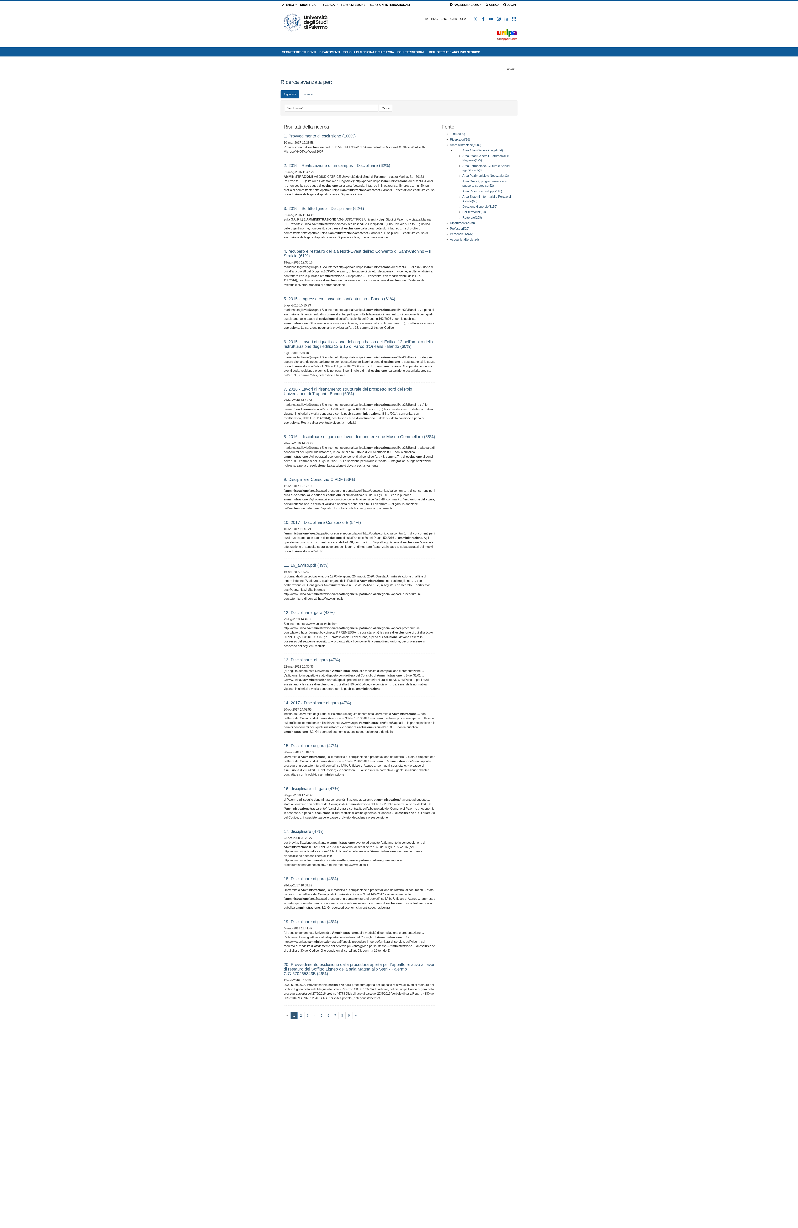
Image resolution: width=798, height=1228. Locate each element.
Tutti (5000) (457, 134)
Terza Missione (353, 4)
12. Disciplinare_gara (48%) (309, 612)
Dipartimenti (329, 52)
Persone (308, 94)
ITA (426, 19)
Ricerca (329, 4)
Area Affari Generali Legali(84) (482, 150)
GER (453, 19)
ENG (434, 19)
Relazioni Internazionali (389, 4)
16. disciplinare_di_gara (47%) (312, 788)
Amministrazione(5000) (466, 145)
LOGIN (511, 4)
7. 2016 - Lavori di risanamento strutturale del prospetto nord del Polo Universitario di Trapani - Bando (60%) (348, 391)
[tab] (290, 94)
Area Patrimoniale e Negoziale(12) (485, 175)
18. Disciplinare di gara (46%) (311, 878)
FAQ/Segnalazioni (467, 4)
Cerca (493, 4)
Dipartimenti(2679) (462, 223)
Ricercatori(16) (460, 139)
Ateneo (288, 4)
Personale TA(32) (462, 234)
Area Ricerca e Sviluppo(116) (482, 191)
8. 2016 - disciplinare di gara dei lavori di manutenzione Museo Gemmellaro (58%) (359, 436)
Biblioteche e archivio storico (454, 52)
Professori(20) (459, 228)
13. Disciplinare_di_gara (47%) (312, 660)
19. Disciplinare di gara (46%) (311, 921)
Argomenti (290, 94)
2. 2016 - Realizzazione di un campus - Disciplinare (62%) (337, 165)
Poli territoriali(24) (474, 212)
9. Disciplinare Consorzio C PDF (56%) (319, 479)
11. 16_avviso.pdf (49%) (306, 565)
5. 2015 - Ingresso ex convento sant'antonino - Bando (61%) (339, 299)
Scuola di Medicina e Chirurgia (368, 52)
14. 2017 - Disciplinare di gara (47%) (317, 703)
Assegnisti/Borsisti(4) (464, 239)
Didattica (308, 4)
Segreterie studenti (299, 52)
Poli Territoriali (411, 52)
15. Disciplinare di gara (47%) (311, 745)
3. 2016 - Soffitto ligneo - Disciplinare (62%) (324, 208)
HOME (511, 69)
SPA (463, 19)
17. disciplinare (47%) (304, 831)
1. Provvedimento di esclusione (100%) (320, 136)
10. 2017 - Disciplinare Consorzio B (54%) (322, 522)
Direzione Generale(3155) (479, 206)
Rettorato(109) (472, 217)
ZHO (444, 19)
